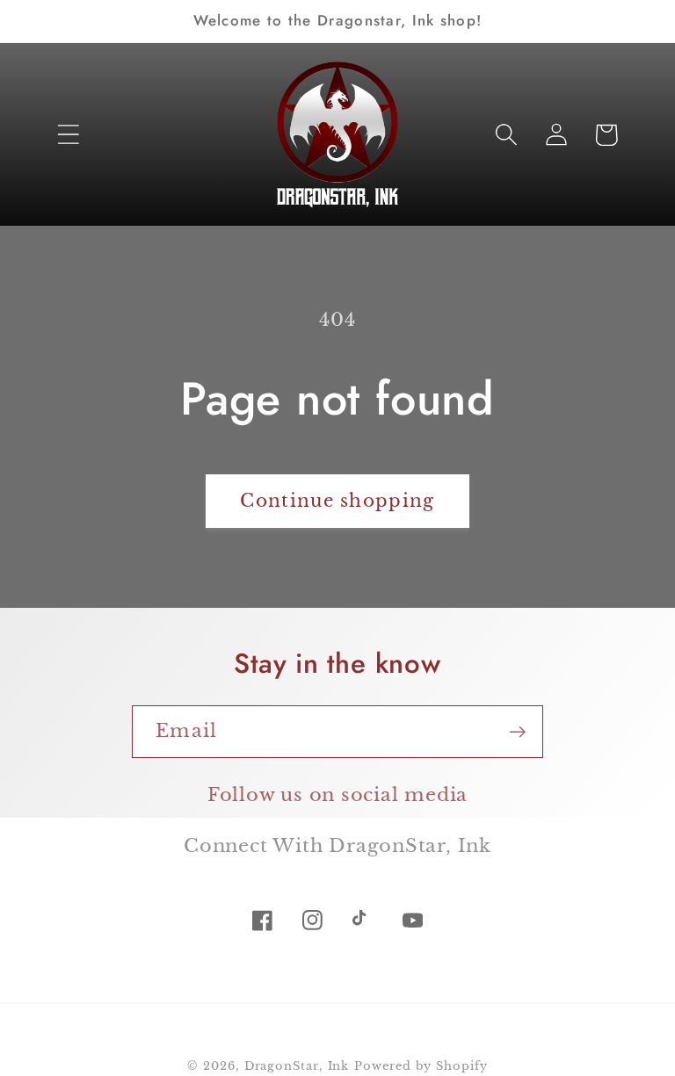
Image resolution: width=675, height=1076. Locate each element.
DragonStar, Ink (297, 1065)
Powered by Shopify (420, 1065)
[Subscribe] (517, 732)
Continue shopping (337, 500)
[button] (68, 135)
